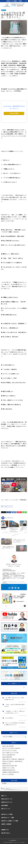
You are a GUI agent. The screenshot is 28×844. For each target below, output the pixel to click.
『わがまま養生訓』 (9, 718)
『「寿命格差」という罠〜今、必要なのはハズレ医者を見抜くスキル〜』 (14, 712)
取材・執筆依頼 (7, 824)
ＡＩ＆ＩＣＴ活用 (8, 774)
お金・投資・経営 (8, 746)
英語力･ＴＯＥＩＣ (9, 767)
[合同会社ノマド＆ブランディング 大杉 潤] (14, 6)
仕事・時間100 (8, 757)
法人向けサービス (7, 799)
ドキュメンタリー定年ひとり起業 (12, 748)
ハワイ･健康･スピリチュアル (7, 506)
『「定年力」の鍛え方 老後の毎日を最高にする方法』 (14, 705)
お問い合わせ (6, 833)
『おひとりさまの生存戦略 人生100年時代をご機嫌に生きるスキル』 (14, 723)
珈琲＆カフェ (7, 763)
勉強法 (21, 759)
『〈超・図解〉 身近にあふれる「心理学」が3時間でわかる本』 (14, 698)
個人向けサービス (7, 802)
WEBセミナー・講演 (8, 817)
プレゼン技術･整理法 (9, 754)
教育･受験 (19, 761)
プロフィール (6, 808)
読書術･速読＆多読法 (9, 770)
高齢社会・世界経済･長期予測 (11, 772)
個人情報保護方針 (13, 840)
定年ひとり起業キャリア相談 (10, 820)
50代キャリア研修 (7, 814)
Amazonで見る (14, 113)
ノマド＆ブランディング (10, 750)
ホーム (5, 795)
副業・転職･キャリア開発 (10, 759)
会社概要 (5, 805)
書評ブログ (3, 10)
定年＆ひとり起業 (8, 761)
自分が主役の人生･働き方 (10, 765)
